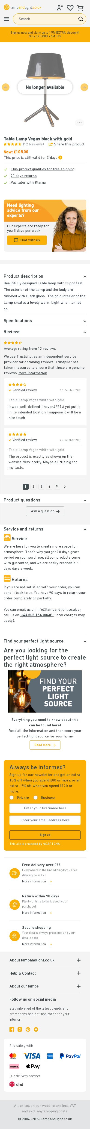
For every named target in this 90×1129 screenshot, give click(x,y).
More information (32, 373)
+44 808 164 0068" (37, 615)
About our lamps (24, 987)
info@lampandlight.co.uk (56, 610)
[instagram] (20, 1029)
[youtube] (36, 1029)
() (33, 144)
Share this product (69, 144)
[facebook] (11, 1029)
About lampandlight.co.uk (31, 960)
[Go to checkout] (65, 487)
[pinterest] (28, 1029)
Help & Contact (22, 974)
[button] (45, 34)
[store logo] (22, 7)
